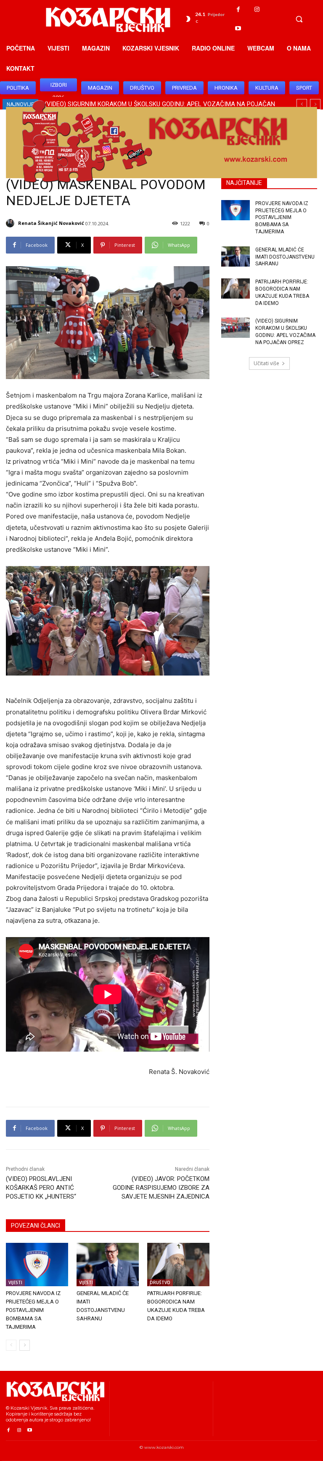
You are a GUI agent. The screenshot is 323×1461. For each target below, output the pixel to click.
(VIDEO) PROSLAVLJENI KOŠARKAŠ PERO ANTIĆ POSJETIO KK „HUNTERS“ (41, 1187)
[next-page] (24, 1345)
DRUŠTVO (160, 1282)
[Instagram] (257, 9)
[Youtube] (238, 28)
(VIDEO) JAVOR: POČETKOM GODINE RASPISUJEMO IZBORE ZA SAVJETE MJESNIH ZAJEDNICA (161, 1187)
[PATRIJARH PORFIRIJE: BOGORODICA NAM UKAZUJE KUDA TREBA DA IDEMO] (178, 1265)
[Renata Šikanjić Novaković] (11, 223)
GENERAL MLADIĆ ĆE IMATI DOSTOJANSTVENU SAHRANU (285, 257)
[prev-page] (11, 1345)
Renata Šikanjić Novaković (51, 223)
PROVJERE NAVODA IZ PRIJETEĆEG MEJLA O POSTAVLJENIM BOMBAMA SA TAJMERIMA (33, 1310)
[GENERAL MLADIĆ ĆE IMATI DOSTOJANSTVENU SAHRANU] (108, 1265)
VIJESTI (15, 1282)
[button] (299, 19)
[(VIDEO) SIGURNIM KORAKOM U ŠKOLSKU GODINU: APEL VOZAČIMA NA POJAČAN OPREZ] (235, 328)
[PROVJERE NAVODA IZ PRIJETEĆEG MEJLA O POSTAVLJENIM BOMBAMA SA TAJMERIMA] (37, 1265)
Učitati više (266, 363)
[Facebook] (238, 9)
